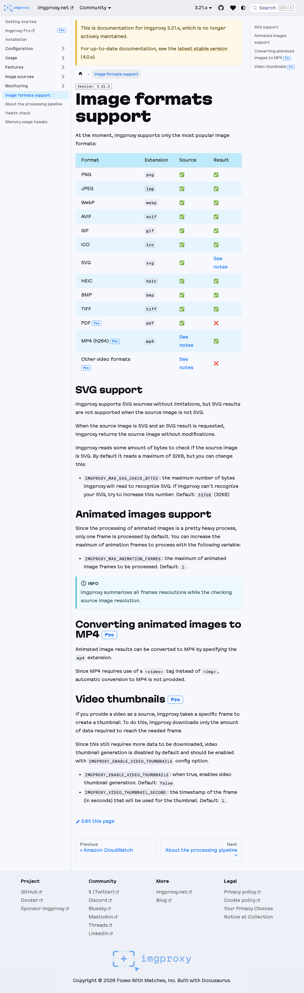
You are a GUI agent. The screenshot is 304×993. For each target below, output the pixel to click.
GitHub (29, 891)
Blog (161, 900)
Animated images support (270, 39)
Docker (29, 900)
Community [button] (93, 7)
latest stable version (202, 48)
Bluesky (97, 908)
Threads (98, 925)
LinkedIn (98, 933)
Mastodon (101, 916)
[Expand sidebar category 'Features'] (63, 67)
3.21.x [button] (201, 7)
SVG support (266, 27)
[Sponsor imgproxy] (233, 8)
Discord (98, 900)
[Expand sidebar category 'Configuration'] (63, 48)
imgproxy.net (53, 7)
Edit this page (97, 821)
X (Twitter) (101, 891)
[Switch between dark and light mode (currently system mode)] (243, 8)
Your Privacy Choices (248, 908)
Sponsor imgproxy (42, 908)
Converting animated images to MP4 (274, 54)
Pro (97, 323)
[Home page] (81, 74)
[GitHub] (221, 8)
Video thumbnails (273, 67)
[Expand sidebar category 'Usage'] (63, 58)
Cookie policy (240, 900)
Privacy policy (240, 891)
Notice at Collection (248, 916)
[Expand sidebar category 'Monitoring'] (63, 86)
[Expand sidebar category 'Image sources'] (63, 76)
